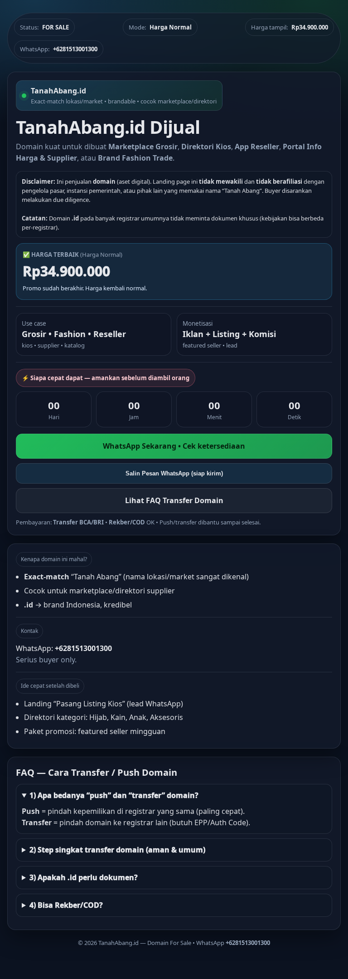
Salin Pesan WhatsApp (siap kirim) (174, 473)
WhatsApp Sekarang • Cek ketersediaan (174, 446)
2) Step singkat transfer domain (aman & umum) (117, 850)
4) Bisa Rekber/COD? (66, 905)
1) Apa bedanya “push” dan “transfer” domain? (113, 795)
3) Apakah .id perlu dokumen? (83, 877)
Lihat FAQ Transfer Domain (174, 500)
